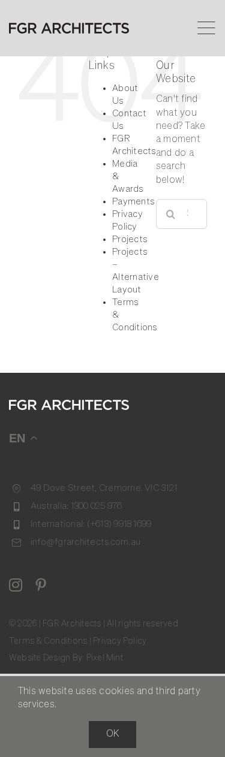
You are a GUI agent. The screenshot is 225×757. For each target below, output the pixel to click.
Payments (133, 201)
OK (112, 734)
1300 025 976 (96, 506)
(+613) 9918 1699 (119, 524)
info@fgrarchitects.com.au (85, 542)
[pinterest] (40, 585)
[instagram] (15, 585)
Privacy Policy (119, 641)
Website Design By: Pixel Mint (66, 658)
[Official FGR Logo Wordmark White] (69, 404)
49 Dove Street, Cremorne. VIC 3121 (104, 488)
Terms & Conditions (48, 641)
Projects (129, 239)
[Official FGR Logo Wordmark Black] (69, 27)
